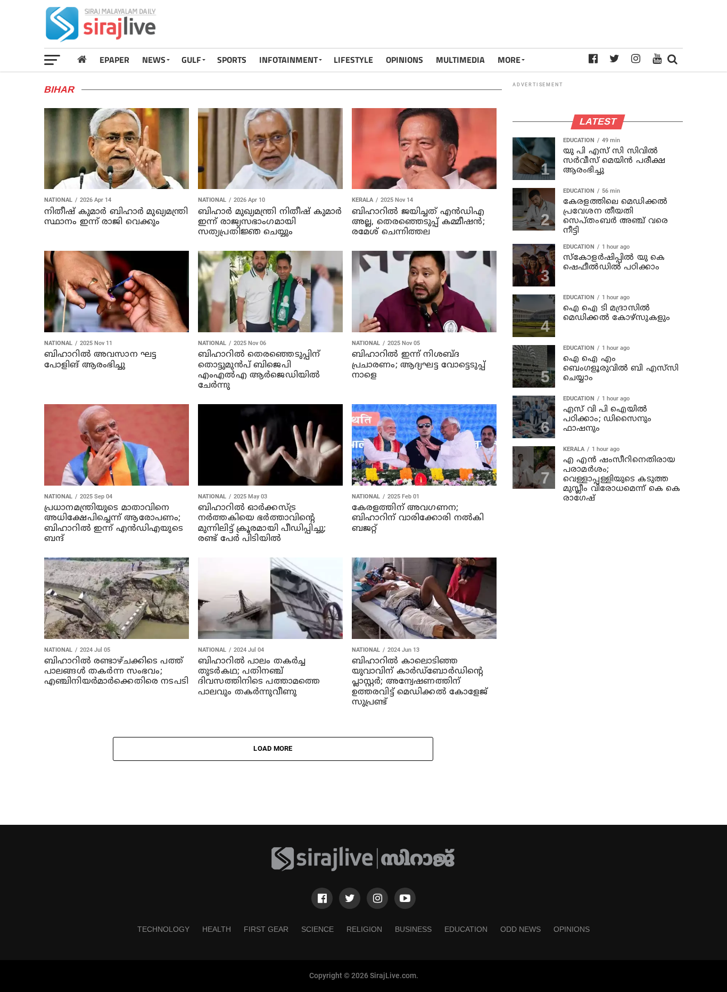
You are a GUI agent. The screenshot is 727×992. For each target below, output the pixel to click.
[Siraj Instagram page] (377, 898)
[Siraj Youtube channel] (405, 898)
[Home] (82, 59)
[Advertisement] (489, 24)
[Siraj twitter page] (349, 898)
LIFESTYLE (353, 59)
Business (413, 929)
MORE (509, 59)
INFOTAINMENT (288, 59)
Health (216, 929)
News (154, 59)
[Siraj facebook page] (322, 898)
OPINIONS (404, 59)
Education (466, 929)
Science (317, 929)
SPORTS (231, 59)
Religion (364, 929)
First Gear (266, 929)
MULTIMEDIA (460, 59)
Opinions (571, 929)
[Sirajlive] (363, 869)
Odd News (520, 929)
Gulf (191, 59)
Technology (163, 929)
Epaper (114, 59)
